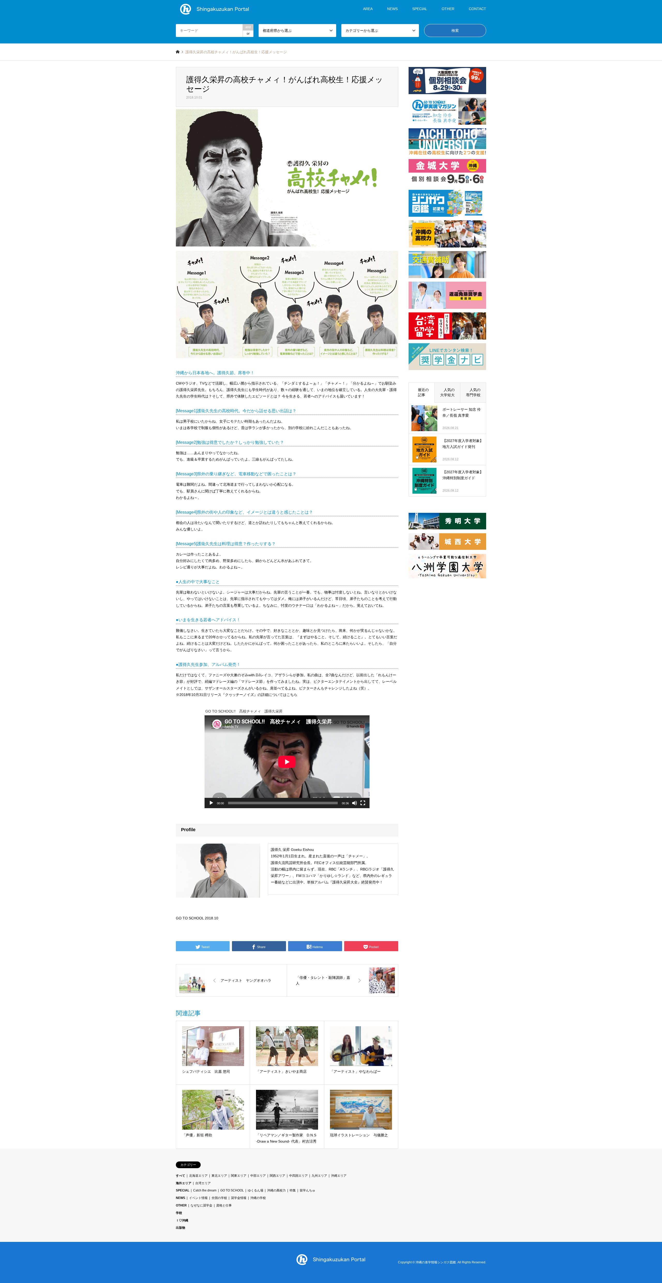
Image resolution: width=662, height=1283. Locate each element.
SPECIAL (419, 9)
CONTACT (477, 9)
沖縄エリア (339, 1175)
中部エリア (258, 1175)
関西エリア (277, 1175)
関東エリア (238, 1175)
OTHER (181, 1205)
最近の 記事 (423, 392)
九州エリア (319, 1175)
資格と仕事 (224, 1205)
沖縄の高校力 (276, 1190)
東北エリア (219, 1175)
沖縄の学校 (258, 1198)
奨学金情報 (238, 1198)
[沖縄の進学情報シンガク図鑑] (214, 9)
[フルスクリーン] (362, 803)
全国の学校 (219, 1198)
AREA (368, 9)
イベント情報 (198, 1198)
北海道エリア (198, 1175)
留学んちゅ (307, 1190)
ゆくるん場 (255, 1190)
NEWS (392, 9)
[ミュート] (354, 803)
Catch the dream (204, 1190)
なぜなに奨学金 (201, 1205)
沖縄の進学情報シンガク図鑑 (436, 1262)
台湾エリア (203, 1183)
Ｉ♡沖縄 (182, 1220)
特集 (293, 1190)
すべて (180, 1175)
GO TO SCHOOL (232, 1190)
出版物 (180, 1227)
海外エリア (183, 1183)
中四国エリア (298, 1175)
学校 (179, 1213)
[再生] (211, 803)
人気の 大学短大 (449, 392)
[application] (287, 761)
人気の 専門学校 (475, 392)
